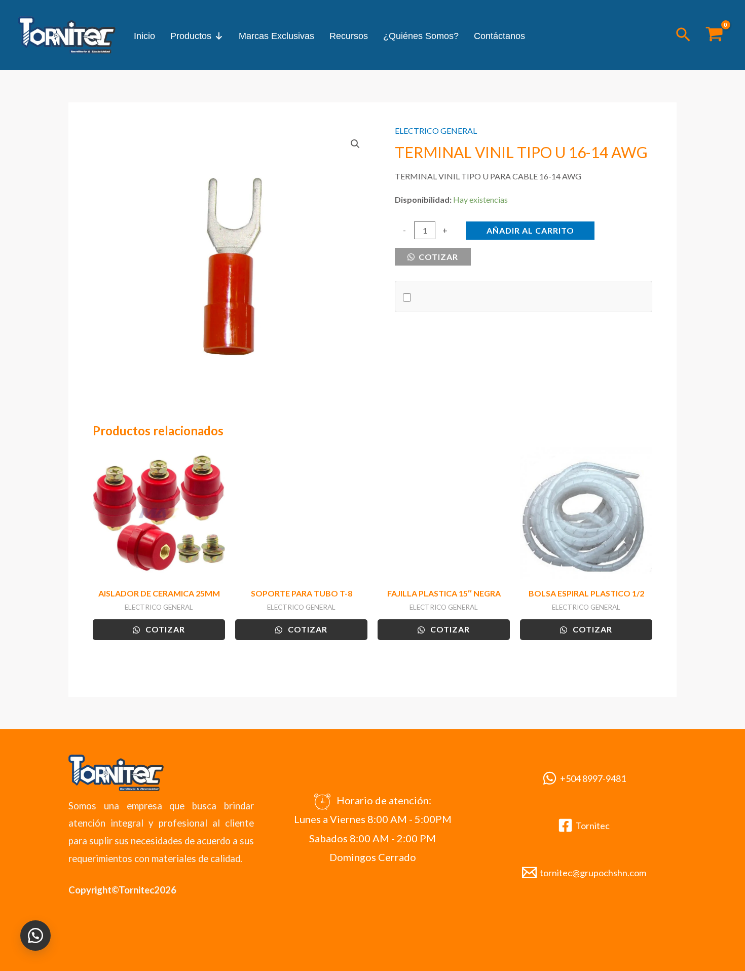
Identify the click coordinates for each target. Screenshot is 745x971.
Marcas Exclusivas (276, 36)
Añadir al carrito (530, 230)
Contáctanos (499, 36)
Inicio (144, 36)
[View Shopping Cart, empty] (714, 35)
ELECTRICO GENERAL (436, 130)
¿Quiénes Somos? (421, 36)
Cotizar (437, 257)
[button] (683, 35)
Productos (190, 36)
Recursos (348, 36)
